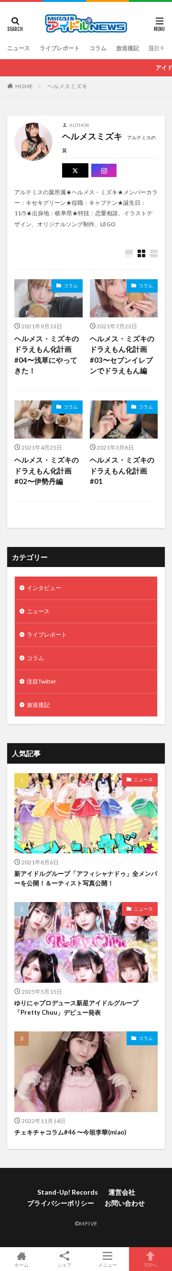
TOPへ (150, 1264)
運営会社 (121, 1192)
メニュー (107, 1264)
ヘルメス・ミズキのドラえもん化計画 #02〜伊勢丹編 (46, 470)
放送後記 (127, 48)
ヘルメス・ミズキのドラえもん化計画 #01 (122, 470)
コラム (98, 48)
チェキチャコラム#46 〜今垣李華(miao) (70, 1132)
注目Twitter (41, 681)
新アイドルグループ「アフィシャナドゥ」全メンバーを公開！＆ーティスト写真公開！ (85, 878)
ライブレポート (60, 48)
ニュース (18, 48)
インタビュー (44, 587)
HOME (24, 86)
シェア (64, 1265)
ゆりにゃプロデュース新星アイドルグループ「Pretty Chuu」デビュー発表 (76, 1007)
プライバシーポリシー (60, 1203)
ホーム (21, 1264)
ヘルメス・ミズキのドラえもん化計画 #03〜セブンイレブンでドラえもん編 (122, 354)
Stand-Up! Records (67, 1192)
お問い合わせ (125, 1203)
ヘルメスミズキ (67, 86)
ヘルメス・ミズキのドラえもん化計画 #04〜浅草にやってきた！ (46, 354)
